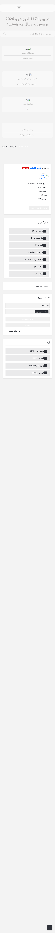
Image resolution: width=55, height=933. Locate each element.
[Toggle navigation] (19, 8)
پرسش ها (37, 231)
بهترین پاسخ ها (36, 252)
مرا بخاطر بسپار (14, 331)
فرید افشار (35, 167)
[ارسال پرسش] (49, 927)
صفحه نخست (23, 146)
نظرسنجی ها (36, 238)
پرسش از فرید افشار (39, 208)
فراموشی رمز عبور (41, 312)
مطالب (38, 266)
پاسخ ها (38, 245)
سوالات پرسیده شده (33, 259)
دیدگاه (39, 273)
